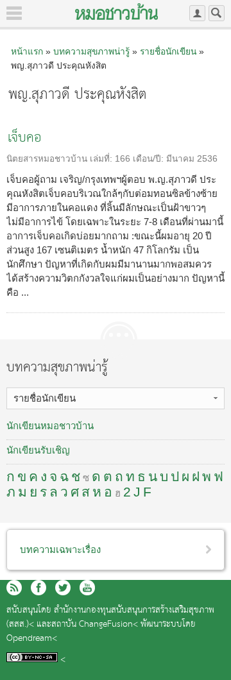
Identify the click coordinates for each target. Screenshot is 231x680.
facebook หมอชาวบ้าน (38, 587)
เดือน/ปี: (149, 159)
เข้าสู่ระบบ (197, 13)
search (217, 13)
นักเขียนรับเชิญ (38, 450)
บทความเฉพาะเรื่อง (60, 549)
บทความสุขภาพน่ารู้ (91, 51)
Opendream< (31, 639)
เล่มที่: (102, 159)
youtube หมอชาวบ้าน (87, 587)
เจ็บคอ (25, 138)
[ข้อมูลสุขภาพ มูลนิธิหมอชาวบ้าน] (116, 11)
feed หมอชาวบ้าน (14, 587)
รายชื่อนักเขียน (168, 51)
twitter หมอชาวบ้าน (63, 587)
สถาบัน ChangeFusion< (94, 624)
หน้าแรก (27, 51)
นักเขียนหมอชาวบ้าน (50, 425)
